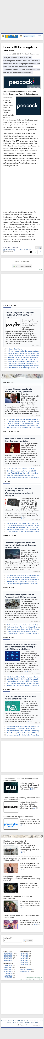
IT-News (6, 481)
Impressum (34, 1021)
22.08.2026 (8, 967)
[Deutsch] (21, 36)
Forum (9, 1023)
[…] (21, 343)
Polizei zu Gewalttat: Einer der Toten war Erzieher (23, 423)
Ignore (34, 979)
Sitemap (4, 1021)
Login (26, 36)
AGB (18, 1021)
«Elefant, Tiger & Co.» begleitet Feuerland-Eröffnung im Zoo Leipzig (20, 315)
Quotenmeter (34, 54)
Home (41, 1021)
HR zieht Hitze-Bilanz (14, 349)
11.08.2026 (24, 963)
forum (40, 269)
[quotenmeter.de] (9, 250)
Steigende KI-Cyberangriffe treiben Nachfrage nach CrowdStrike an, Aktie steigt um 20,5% (21, 878)
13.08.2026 (24, 959)
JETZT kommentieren (23, 266)
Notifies (40, 979)
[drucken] (40, 247)
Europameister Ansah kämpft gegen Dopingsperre (23, 427)
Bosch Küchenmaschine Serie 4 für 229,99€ (21, 471)
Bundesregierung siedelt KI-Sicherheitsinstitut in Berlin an (16, 842)
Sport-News (8, 588)
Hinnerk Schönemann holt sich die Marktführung (23, 355)
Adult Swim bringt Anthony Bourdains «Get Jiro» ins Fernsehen (21, 798)
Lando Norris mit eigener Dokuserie (18, 816)
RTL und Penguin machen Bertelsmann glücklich (23, 351)
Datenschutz (12, 1021)
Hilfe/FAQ (27, 1023)
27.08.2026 (8, 955)
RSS (36, 1023)
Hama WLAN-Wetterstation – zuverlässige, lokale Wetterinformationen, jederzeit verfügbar (19, 492)
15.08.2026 (24, 955)
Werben (20, 1023)
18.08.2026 (8, 975)
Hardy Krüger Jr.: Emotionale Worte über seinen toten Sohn (20, 859)
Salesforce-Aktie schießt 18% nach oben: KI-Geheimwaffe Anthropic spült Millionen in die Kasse (21, 646)
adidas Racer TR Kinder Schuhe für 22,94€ (21, 469)
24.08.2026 (8, 961)
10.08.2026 (24, 964)
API (32, 1023)
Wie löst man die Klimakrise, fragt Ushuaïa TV (22, 368)
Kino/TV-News (9, 306)
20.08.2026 (8, 971)
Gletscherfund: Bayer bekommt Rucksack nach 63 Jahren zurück (20, 595)
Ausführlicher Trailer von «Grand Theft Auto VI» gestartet (21, 916)
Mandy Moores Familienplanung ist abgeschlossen (24, 477)
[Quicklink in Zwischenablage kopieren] (37, 247)
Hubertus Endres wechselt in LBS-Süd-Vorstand (22, 681)
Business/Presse (11, 689)
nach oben (36, 1025)
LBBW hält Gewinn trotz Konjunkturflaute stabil (22, 679)
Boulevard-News (11, 432)
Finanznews (8, 637)
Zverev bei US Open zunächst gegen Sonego (22, 631)
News (14, 1023)
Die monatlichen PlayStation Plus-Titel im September (24, 583)
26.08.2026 (8, 957)
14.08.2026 (24, 957)
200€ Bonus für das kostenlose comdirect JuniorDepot (25, 525)
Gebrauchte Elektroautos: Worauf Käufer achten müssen (20, 697)
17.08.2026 (8, 977)
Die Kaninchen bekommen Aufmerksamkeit (21, 363)
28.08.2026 (8, 953)
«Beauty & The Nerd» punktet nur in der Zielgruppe (24, 357)
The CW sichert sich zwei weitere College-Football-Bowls (20, 779)
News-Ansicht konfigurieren (34, 977)
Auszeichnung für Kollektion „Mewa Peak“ (21, 729)
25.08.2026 (8, 959)
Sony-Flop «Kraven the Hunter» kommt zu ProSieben (25, 359)
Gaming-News (9, 536)
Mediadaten (25, 1021)
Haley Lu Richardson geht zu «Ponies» (20, 48)
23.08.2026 (8, 965)
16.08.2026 (24, 953)
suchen (29, 941)
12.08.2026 (24, 961)
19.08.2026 (8, 973)
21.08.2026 (8, 969)
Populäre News (25, 969)
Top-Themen (8, 382)
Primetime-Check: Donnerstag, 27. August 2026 (23, 353)
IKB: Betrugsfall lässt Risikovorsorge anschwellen (23, 677)
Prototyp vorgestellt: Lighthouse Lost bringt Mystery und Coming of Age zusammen (21, 545)
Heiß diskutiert (25, 971)
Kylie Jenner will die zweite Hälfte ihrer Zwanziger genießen (20, 439)
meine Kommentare (26, 979)
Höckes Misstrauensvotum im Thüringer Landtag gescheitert (19, 390)
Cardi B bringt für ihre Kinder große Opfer (20, 475)
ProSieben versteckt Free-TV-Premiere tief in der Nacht (25, 361)
